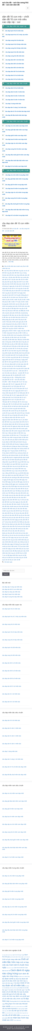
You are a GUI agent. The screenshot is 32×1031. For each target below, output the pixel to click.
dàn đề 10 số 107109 (13, 388)
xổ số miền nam (17, 1020)
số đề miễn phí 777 (20, 475)
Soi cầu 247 (13, 1006)
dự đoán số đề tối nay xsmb (12, 453)
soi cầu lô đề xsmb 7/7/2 (13, 546)
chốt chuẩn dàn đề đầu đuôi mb (14, 353)
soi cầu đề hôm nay (24, 1015)
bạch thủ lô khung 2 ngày (18, 954)
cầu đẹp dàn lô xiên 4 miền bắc (15, 99)
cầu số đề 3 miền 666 (13, 326)
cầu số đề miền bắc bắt (19, 344)
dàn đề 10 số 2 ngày (12, 390)
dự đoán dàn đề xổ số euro (15, 424)
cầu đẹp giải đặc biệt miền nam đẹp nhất (14, 801)
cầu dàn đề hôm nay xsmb (18, 277)
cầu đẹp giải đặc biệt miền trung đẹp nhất (14, 883)
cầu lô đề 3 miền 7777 (11, 302)
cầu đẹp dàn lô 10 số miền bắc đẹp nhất (17, 111)
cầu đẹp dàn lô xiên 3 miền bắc (15, 96)
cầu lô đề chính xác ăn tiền (14, 304)
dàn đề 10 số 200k (17, 393)
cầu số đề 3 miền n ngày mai (14, 330)
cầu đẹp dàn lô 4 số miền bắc (15, 75)
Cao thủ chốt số (27, 956)
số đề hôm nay (15, 462)
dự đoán (16, 979)
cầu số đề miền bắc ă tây (16, 342)
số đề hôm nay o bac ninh (13, 471)
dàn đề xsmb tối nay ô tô (19, 413)
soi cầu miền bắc (16, 548)
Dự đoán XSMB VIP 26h (22, 983)
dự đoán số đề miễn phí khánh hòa (14, 442)
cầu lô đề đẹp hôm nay (14, 308)
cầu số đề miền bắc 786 (12, 339)
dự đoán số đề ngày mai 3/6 (13, 448)
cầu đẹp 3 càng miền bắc (13, 103)
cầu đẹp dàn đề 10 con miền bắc (15, 224)
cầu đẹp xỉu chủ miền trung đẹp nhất (17, 175)
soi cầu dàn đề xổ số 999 (14, 522)
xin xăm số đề (16, 559)
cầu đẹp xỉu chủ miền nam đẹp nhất (17, 126)
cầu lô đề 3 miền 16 (13, 299)
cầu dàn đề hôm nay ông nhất (13, 275)
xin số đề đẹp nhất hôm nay (12, 555)
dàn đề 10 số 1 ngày (12, 384)
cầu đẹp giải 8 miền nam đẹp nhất (16, 135)
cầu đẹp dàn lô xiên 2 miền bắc (15, 92)
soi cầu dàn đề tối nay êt (14, 515)
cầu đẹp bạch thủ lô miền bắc (11, 609)
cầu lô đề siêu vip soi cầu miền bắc (16, 315)
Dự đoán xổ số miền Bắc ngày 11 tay (18, 990)
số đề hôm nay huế (11, 468)
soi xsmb (4, 1018)
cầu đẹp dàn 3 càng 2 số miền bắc (15, 107)
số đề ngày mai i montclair (16, 484)
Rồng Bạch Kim (10, 1004)
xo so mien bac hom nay (18, 1018)
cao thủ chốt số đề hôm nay (12, 270)
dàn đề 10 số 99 (10, 402)
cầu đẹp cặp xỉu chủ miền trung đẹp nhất (14, 907)
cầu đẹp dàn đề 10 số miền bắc (15, 71)
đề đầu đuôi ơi (22, 457)
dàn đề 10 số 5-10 (10, 399)
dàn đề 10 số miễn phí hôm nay (15, 404)
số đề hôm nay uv (14, 473)
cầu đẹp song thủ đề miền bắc (15, 56)
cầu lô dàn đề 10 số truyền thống (14, 295)
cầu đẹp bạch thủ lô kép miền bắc (16, 44)
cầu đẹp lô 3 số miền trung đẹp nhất (17, 215)
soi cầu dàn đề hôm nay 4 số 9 (14, 499)
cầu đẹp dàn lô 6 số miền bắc (15, 79)
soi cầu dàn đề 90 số (19, 488)
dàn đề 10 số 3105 (11, 397)
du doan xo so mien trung (23, 976)
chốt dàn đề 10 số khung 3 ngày (15, 359)
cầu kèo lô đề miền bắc (12, 284)
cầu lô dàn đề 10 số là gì (12, 288)
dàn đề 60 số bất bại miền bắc (14, 406)
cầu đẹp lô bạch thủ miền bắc (11, 594)
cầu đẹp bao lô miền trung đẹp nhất (17, 188)
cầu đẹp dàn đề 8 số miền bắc (15, 67)
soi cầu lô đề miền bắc (20, 540)
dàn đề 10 (22, 368)
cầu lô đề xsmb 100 (14, 319)
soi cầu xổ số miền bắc (11, 1015)
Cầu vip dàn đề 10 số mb (12, 348)
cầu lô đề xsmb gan (15, 322)
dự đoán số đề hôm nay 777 (12, 435)
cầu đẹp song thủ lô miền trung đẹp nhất (14, 914)
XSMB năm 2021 (7, 1020)
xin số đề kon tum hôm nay (13, 557)
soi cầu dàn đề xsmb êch (13, 533)
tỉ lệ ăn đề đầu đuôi (14, 551)
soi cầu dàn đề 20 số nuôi (20, 1006)
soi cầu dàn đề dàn (10, 497)
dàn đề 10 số (12, 375)
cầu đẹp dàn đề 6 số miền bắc (15, 63)
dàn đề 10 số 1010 (11, 386)
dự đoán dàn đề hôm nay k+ (13, 419)
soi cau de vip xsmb (17, 535)
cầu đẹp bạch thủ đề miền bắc (15, 52)
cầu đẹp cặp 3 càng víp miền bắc (12, 587)
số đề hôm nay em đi (12, 466)
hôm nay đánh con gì (16, 996)
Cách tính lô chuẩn (10, 967)
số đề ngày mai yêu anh (17, 486)
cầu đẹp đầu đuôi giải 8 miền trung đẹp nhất (15, 922)
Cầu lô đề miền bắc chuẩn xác (13, 266)
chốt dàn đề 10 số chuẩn (15, 355)
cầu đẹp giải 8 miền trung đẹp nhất (16, 184)
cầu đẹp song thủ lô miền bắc (15, 40)
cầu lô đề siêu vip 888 (16, 310)
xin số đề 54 (17, 553)
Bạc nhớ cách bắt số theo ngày (16, 956)
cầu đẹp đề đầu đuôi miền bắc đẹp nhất (14, 774)
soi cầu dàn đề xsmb (14, 528)
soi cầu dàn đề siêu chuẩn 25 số (14, 504)
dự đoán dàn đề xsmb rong (12, 431)
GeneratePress (21, 1028)
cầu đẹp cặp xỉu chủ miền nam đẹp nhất (14, 824)
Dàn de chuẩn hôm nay (11, 368)
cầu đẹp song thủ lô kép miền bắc (16, 48)
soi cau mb (20, 1004)
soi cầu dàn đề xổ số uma (13, 526)
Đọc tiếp (11, 261)
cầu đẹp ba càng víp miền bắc (11, 592)
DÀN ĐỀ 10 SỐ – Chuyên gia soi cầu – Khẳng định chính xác (14, 377)
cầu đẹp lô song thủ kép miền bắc (12, 596)
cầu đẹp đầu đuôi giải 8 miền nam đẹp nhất (15, 839)
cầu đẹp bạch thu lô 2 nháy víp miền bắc (14, 616)
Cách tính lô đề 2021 (19, 967)
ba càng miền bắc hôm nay (7, 954)
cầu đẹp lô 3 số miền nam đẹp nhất (16, 166)
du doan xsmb (7, 979)
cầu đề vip (8, 282)
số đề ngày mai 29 (12, 479)
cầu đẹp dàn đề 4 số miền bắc (15, 60)
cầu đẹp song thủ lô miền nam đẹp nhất (14, 832)
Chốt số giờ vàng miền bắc (11, 959)
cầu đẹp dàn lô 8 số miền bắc (15, 88)
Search (6, 574)
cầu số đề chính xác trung (11, 335)
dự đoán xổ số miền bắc (13, 985)
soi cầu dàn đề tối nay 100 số (17, 511)
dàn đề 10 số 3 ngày (13, 395)
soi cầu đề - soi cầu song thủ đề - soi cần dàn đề (15, 3)
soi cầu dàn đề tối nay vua (19, 517)
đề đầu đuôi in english (11, 457)
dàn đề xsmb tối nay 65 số (14, 410)
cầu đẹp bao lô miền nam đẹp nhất (16, 139)
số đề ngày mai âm (10, 482)
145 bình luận (8, 562)
